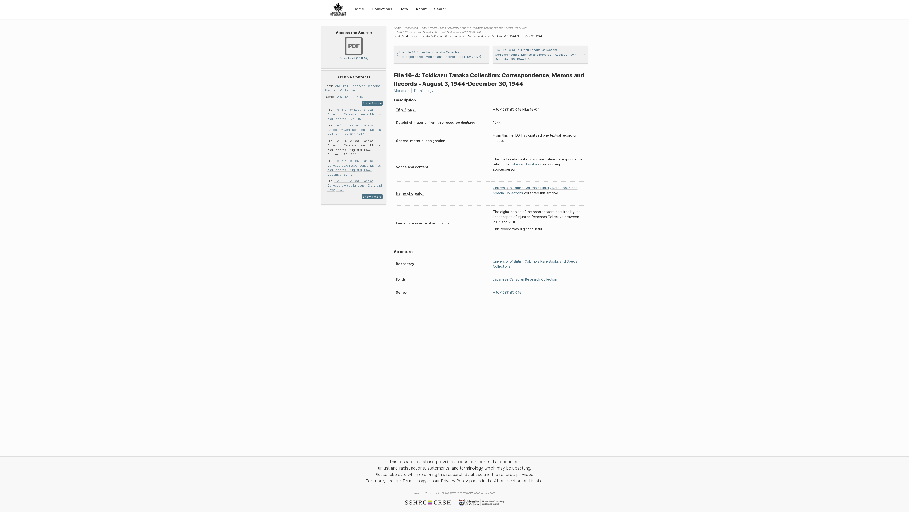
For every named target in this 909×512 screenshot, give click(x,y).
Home (358, 9)
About (421, 9)
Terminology (423, 91)
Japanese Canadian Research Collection (525, 279)
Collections (382, 9)
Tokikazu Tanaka (523, 164)
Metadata (402, 91)
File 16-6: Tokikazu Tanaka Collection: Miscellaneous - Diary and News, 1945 (354, 185)
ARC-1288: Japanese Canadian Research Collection (428, 32)
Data (404, 9)
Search (440, 9)
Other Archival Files (432, 28)
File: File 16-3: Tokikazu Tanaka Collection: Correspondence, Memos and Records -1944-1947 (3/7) (440, 54)
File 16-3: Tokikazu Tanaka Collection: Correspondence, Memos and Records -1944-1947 (354, 129)
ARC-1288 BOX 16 (350, 97)
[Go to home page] (338, 9)
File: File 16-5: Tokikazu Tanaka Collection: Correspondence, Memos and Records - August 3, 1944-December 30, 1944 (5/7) (536, 54)
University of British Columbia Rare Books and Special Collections (487, 28)
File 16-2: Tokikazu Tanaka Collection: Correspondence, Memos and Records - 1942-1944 (354, 114)
